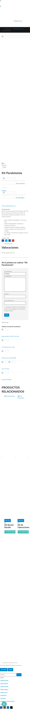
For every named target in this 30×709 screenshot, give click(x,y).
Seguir (10, 669)
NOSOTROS (3, 695)
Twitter (6, 240)
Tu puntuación (8, 271)
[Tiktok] (11, 707)
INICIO (2, 677)
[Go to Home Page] (2, 29)
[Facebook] (1, 707)
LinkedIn (9, 240)
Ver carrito (3, 669)
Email (13, 240)
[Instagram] (4, 707)
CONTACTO (3, 704)
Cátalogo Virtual (18, 21)
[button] (3, 12)
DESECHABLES (4, 683)
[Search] (19, 674)
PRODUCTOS (3, 692)
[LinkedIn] (8, 707)
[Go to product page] (15, 332)
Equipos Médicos (4, 689)
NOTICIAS (3, 698)
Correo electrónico (9, 300)
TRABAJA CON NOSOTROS (7, 701)
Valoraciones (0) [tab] (8, 243)
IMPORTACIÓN (4, 680)
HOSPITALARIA (4, 686)
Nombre (6, 294)
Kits (8, 238)
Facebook (3, 240)
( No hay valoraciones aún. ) (9, 206)
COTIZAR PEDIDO (11, 531)
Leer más (7, 520)
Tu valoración (8, 276)
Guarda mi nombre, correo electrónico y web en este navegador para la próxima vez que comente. (15, 309)
